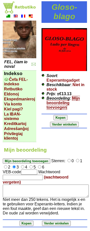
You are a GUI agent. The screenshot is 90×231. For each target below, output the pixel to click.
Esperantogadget (63, 80)
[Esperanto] (8, 17)
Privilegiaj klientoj (13, 136)
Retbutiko (13, 89)
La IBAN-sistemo (12, 116)
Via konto (13, 104)
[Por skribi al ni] (34, 64)
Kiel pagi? (13, 109)
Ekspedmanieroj (19, 99)
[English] (15, 17)
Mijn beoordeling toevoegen (63, 102)
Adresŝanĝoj (16, 129)
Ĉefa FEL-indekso (16, 81)
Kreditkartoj (15, 124)
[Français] (23, 17)
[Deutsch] (31, 17)
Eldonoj (11, 94)
